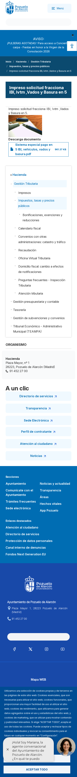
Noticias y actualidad (55, 483)
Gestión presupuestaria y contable (36, 301)
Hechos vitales (50, 504)
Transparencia (36, 408)
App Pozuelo (49, 510)
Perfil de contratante (36, 431)
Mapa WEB (38, 679)
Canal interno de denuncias (26, 547)
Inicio (8, 61)
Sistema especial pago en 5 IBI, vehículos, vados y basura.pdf (34, 149)
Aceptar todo (37, 769)
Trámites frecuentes (21, 501)
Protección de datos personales (29, 541)
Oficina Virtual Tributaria (34, 258)
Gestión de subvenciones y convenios (39, 318)
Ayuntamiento (16, 483)
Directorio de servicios (36, 396)
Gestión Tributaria (41, 61)
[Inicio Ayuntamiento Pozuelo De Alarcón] (17, 7)
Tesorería (19, 310)
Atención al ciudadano (36, 444)
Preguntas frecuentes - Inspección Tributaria (41, 282)
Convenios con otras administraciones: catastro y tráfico (42, 239)
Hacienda (21, 61)
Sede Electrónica (36, 420)
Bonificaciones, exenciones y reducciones (42, 217)
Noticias (36, 456)
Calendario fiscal (29, 228)
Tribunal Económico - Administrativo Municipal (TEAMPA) (37, 329)
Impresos (24, 193)
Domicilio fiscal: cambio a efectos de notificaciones (41, 269)
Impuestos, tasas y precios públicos (29, 66)
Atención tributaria (30, 293)
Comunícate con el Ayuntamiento (19, 492)
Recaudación (27, 250)
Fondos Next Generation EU (26, 554)
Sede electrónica (18, 508)
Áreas (44, 497)
